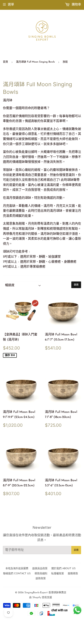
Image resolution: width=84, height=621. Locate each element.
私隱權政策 (57, 573)
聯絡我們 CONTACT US (17, 573)
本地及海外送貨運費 (16, 568)
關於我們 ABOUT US (63, 568)
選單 (11, 4)
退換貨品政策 (39, 568)
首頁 (5, 62)
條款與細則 (41, 573)
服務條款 (73, 573)
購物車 (76, 4)
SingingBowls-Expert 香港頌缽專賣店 (45, 592)
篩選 (76, 284)
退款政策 (41, 578)
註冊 (76, 550)
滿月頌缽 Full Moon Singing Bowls (35, 62)
